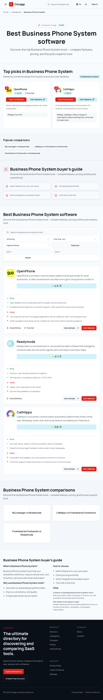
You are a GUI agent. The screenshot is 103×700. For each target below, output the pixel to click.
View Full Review (16, 99)
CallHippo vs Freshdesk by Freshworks (51, 146)
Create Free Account (15, 678)
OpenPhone (20, 89)
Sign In (95, 4)
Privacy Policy (55, 665)
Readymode (26, 342)
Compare (54, 640)
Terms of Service (57, 670)
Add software (55, 649)
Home (5, 12)
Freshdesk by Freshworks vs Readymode (22, 153)
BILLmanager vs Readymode (17, 146)
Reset (28, 257)
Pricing (52, 644)
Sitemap (53, 674)
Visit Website (36, 99)
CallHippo (68, 89)
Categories (16, 12)
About (79, 631)
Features (75, 245)
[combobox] (28, 239)
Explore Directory (13, 671)
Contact (80, 636)
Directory (54, 631)
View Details (69, 328)
